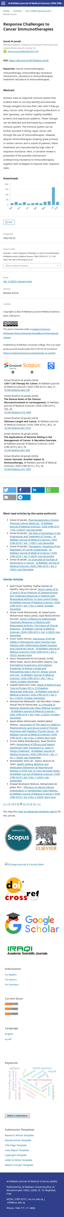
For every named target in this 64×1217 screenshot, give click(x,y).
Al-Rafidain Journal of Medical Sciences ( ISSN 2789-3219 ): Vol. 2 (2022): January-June (34, 652)
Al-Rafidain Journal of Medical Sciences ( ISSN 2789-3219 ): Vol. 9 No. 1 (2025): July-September (35, 777)
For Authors (11, 979)
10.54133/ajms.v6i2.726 (17, 390)
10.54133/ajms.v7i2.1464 (17, 412)
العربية (8, 1038)
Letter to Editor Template (18, 1160)
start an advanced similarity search (37, 811)
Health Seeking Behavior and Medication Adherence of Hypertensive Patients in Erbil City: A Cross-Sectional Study (35, 767)
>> (39, 804)
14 (31, 804)
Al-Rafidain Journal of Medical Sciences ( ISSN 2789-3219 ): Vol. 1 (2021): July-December (33, 540)
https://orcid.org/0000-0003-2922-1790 (23, 51)
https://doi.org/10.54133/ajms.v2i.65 (29, 60)
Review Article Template (18, 1140)
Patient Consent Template (19, 1165)
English (9, 1033)
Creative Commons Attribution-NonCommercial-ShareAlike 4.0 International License (30, 333)
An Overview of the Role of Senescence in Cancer (33, 561)
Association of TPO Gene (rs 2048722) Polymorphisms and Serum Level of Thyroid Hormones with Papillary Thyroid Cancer (35, 728)
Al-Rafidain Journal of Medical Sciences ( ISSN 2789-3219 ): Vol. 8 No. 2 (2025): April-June (35, 795)
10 (17, 804)
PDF (10, 222)
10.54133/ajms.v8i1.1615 (17, 428)
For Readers (11, 974)
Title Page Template (16, 1145)
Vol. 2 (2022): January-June (38, 10)
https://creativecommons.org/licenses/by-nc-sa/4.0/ (29, 353)
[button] (9, 490)
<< (4, 804)
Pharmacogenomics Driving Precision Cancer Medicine (34, 521)
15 (34, 804)
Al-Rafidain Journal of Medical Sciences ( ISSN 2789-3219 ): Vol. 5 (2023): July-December (33, 553)
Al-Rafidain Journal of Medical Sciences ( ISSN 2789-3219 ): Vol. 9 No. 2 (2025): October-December (34, 695)
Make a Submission (17, 1115)
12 (24, 804)
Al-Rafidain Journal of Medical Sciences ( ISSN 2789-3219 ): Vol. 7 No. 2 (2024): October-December (35, 606)
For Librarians (11, 984)
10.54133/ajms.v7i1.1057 (17, 469)
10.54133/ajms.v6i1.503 (17, 450)
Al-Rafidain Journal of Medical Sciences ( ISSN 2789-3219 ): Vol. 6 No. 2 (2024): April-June (34, 734)
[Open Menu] (3, 3)
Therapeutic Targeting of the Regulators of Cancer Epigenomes (35, 548)
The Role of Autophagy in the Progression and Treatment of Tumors (35, 535)
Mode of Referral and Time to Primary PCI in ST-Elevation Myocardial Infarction (35, 688)
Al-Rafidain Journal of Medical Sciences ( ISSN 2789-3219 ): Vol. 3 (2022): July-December (34, 526)
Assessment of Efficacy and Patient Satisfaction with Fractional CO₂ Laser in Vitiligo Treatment (32, 748)
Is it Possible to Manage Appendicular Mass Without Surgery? (35, 706)
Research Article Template (19, 1135)
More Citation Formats (17, 265)
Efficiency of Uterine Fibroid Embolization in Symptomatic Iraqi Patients (34, 789)
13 (27, 804)
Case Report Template (17, 1150)
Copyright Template (16, 1155)
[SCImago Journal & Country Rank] (24, 864)
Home (6, 10)
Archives (17, 10)
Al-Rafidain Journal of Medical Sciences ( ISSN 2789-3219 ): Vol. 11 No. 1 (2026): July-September (34, 754)
